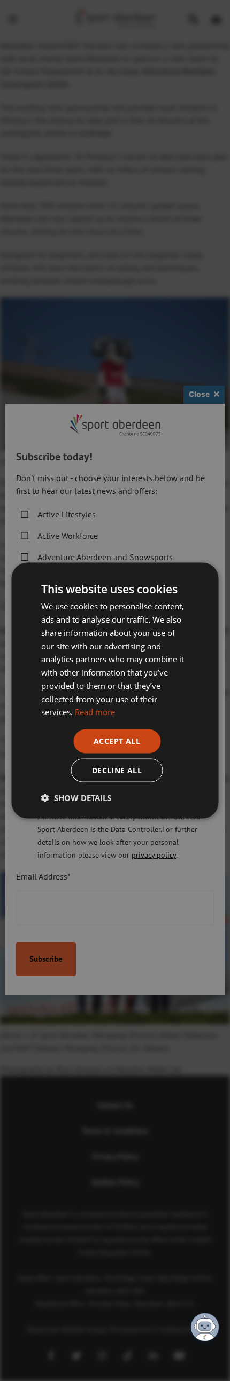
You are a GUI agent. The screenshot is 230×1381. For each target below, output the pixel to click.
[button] (76, 797)
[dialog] (115, 690)
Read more (95, 712)
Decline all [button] (117, 770)
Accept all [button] (117, 741)
